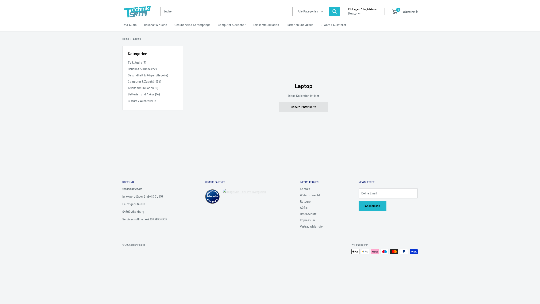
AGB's (304, 207)
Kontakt (305, 189)
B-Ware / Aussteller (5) (142, 101)
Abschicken (372, 206)
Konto (352, 13)
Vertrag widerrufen (312, 226)
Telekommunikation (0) (143, 88)
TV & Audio (129, 25)
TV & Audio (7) (137, 62)
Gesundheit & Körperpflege (192, 25)
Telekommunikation (266, 25)
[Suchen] (334, 11)
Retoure (305, 201)
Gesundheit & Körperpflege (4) (148, 75)
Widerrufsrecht (310, 195)
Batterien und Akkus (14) (144, 94)
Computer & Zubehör (232, 25)
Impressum (307, 220)
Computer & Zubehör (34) (144, 81)
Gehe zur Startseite (303, 107)
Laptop (137, 38)
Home (125, 38)
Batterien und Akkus (299, 25)
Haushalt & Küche (155, 25)
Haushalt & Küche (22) (142, 69)
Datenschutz (308, 214)
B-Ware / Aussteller (333, 25)
